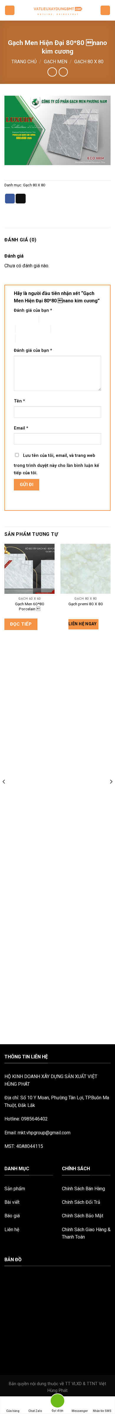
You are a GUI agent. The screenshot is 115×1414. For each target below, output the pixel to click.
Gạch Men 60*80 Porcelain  (29, 606)
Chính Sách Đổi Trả (81, 1202)
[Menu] (9, 10)
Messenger (80, 1411)
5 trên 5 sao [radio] (26, 338)
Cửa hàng (12, 1411)
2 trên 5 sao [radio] (49, 319)
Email (21, 428)
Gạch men (55, 61)
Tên (19, 401)
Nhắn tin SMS (102, 1411)
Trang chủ (24, 61)
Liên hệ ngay (82, 623)
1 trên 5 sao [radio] (21, 319)
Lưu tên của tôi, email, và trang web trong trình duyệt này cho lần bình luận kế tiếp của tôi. (56, 464)
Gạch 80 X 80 (89, 61)
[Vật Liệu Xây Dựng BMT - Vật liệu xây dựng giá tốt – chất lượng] (57, 10)
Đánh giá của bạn (33, 310)
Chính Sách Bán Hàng (83, 1188)
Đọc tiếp (21, 624)
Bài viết (11, 1202)
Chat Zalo (35, 1411)
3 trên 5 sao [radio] (26, 328)
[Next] (111, 793)
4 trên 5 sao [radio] (61, 328)
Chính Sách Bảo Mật (82, 1216)
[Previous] (4, 793)
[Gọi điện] (57, 1401)
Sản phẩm (14, 1188)
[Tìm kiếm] (105, 10)
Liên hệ (11, 1229)
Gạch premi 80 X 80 (85, 603)
